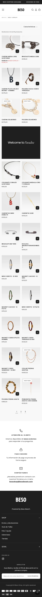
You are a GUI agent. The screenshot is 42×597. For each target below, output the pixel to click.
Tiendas (5, 539)
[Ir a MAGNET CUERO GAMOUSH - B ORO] (11, 356)
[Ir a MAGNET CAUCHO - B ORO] (31, 264)
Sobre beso (6, 535)
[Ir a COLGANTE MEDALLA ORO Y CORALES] (31, 170)
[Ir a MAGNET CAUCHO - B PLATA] (11, 295)
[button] (3, 9)
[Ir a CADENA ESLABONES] (11, 108)
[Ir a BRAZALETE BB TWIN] (11, 232)
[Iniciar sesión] (36, 9)
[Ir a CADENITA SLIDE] (31, 201)
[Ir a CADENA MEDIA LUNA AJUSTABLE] (11, 44)
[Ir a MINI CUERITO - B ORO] (11, 264)
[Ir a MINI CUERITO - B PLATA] (31, 295)
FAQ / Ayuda (6, 531)
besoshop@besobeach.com (21, 481)
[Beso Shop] (21, 499)
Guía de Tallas (7, 527)
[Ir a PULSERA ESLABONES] (31, 108)
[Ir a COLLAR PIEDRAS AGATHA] (31, 356)
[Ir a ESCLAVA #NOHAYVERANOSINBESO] (31, 232)
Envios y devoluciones (10, 523)
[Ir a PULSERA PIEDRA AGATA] (11, 387)
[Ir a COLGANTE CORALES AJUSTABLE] (11, 170)
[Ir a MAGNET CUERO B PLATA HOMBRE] (11, 326)
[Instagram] (3, 558)
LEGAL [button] (4, 546)
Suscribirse (33, 576)
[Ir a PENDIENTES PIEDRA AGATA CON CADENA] (31, 387)
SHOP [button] (4, 518)
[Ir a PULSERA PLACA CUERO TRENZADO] (31, 77)
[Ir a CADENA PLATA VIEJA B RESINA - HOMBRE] (11, 77)
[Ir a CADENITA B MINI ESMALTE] (11, 201)
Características (29, 27)
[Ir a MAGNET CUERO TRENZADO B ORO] (31, 326)
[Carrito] (39, 9)
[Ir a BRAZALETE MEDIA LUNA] (31, 44)
